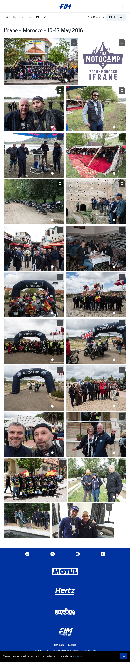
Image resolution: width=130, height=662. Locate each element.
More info (77, 656)
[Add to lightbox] (30, 17)
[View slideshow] (37, 17)
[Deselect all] (14, 17)
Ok (124, 656)
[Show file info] (66, 80)
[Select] (74, 42)
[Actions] (74, 80)
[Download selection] (22, 17)
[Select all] (7, 17)
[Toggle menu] (8, 6)
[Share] (45, 17)
